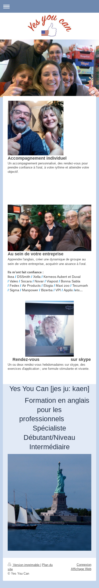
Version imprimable (26, 565)
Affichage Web (81, 569)
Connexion (84, 564)
